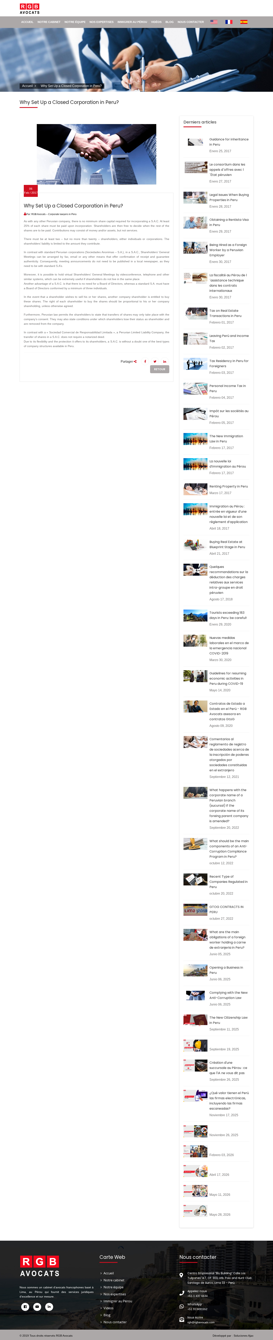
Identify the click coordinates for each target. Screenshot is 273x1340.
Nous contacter (191, 22)
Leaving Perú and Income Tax (229, 338)
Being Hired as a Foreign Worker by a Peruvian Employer (228, 250)
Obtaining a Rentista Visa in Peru (229, 222)
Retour (159, 369)
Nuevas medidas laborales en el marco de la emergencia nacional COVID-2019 (229, 645)
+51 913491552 (197, 1309)
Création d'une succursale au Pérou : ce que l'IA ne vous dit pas (228, 1067)
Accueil (27, 22)
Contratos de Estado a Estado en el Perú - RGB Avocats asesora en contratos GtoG (228, 711)
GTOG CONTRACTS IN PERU (226, 909)
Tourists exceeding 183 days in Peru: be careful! (228, 615)
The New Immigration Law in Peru (226, 439)
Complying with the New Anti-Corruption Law (228, 995)
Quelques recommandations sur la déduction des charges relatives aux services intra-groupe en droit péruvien (228, 579)
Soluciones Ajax (243, 1335)
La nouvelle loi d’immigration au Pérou (227, 464)
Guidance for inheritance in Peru (229, 142)
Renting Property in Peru (228, 486)
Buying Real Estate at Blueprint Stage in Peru (227, 544)
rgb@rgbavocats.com (201, 1322)
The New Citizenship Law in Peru (228, 1020)
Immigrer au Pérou (132, 22)
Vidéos (156, 22)
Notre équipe (75, 22)
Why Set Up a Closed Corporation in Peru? (73, 205)
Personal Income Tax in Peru (227, 388)
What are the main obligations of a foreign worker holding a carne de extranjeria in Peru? (227, 940)
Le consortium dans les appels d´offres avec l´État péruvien (227, 169)
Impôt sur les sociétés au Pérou (228, 413)
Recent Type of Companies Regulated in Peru (228, 881)
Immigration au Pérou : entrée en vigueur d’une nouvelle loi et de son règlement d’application (228, 514)
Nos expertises (102, 22)
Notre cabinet (49, 22)
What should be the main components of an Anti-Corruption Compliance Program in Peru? (229, 849)
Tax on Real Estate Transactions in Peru (225, 313)
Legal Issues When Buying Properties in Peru (229, 197)
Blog (169, 22)
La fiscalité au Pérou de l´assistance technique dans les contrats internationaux (228, 283)
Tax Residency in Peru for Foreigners (229, 363)
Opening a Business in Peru (226, 970)
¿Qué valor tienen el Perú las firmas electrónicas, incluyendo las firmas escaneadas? (229, 1101)
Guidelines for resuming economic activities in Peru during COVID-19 (227, 678)
